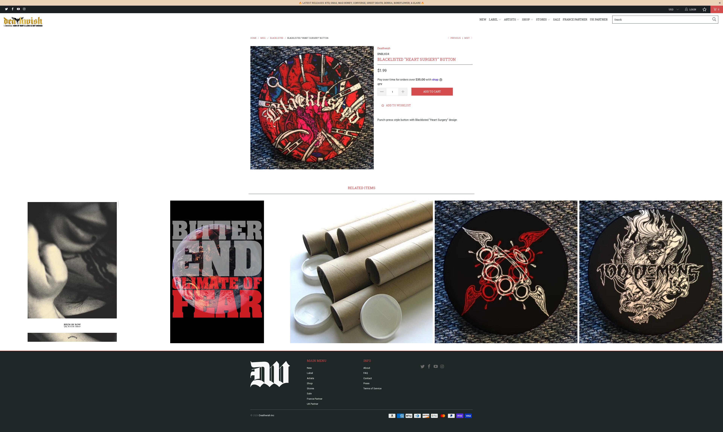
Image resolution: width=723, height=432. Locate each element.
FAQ (365, 373)
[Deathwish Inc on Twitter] (6, 9)
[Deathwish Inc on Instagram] (24, 9)
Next (467, 38)
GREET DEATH (375, 2)
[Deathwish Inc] (60, 21)
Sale (556, 19)
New (483, 19)
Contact (367, 378)
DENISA (388, 2)
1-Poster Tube (361, 272)
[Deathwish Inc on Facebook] (12, 9)
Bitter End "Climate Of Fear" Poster (217, 272)
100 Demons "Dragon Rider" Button (650, 272)
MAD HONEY (345, 2)
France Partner (575, 19)
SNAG (334, 2)
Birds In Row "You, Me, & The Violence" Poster (72, 272)
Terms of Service (372, 388)
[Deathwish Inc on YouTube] (18, 9)
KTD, (327, 2)
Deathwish (384, 48)
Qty (380, 84)
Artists (510, 19)
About (366, 368)
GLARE (417, 2)
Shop (526, 19)
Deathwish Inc (266, 415)
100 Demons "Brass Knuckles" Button (506, 272)
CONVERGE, (359, 2)
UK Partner (599, 19)
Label (493, 19)
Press (366, 383)
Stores (541, 19)
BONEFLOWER (402, 2)
